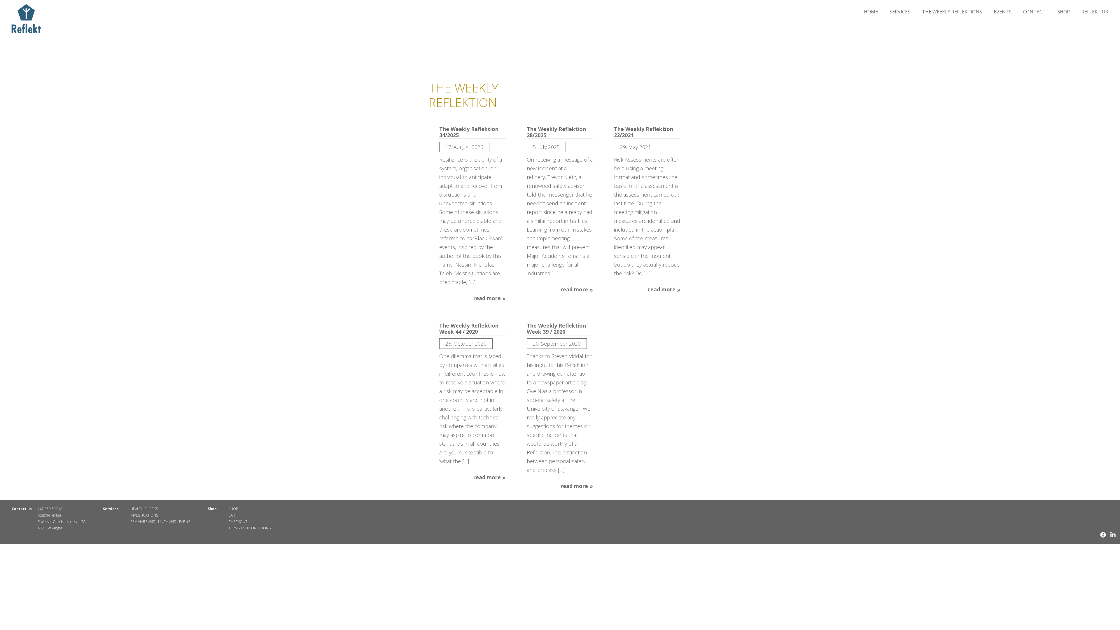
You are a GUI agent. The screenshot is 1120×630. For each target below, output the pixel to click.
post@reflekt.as (49, 515)
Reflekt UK (1095, 11)
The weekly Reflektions (952, 11)
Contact (1034, 11)
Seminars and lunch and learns (160, 521)
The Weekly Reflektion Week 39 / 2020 (556, 329)
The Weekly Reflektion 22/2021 (643, 132)
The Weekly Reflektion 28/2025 (556, 132)
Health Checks (144, 508)
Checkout (237, 521)
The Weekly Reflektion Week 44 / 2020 (468, 329)
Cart (232, 515)
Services (900, 11)
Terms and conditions (249, 528)
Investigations (144, 515)
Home (871, 11)
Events (1003, 11)
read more (487, 298)
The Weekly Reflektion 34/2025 (468, 132)
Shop (1063, 11)
